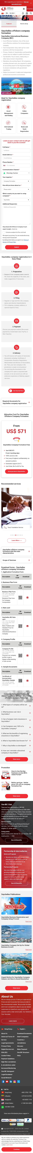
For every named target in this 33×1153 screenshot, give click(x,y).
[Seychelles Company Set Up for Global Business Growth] (16, 934)
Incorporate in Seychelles (16, 471)
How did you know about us (12, 185)
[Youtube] (7, 1081)
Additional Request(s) (10, 204)
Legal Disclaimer (6, 1074)
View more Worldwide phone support (16, 1113)
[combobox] (12, 13)
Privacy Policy (12, 242)
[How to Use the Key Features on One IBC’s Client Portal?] (5, 774)
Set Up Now (30, 8)
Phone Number (8, 162)
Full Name (6, 147)
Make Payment (22, 1049)
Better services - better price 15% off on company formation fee (20, 784)
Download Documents (24, 1033)
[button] (12, 535)
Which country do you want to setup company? (14, 195)
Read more (29, 921)
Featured (9, 23)
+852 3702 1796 (18, 1092)
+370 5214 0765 (18, 1096)
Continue (17, 1149)
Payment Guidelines (8, 1059)
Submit (16, 247)
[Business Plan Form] (27, 597)
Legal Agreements (7, 1043)
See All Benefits (16, 840)
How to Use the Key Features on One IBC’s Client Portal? (19, 773)
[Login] (27, 13)
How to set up (24, 23)
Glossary (20, 1046)
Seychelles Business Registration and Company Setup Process (15, 918)
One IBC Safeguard (7, 1071)
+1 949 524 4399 (18, 1103)
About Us (4, 1033)
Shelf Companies (23, 1036)
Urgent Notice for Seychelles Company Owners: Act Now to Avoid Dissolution (15, 978)
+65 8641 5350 (9, 1107)
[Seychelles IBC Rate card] (27, 626)
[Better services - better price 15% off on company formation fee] (5, 786)
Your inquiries (8, 177)
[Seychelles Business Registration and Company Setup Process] (16, 905)
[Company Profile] (27, 655)
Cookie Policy (5, 1055)
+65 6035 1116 (18, 1099)
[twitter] (18, 1081)
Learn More (15, 540)
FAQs (19, 1055)
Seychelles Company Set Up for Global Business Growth (15, 946)
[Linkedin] (11, 1081)
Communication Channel (11, 169)
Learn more (13, 1021)
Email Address (8, 155)
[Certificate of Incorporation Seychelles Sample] (27, 681)
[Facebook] (3, 1081)
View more (16, 759)
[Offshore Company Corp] (7, 8)
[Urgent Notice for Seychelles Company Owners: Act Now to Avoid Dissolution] (16, 964)
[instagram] (15, 1081)
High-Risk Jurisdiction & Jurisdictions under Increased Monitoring (8, 1065)
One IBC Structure (23, 1052)
